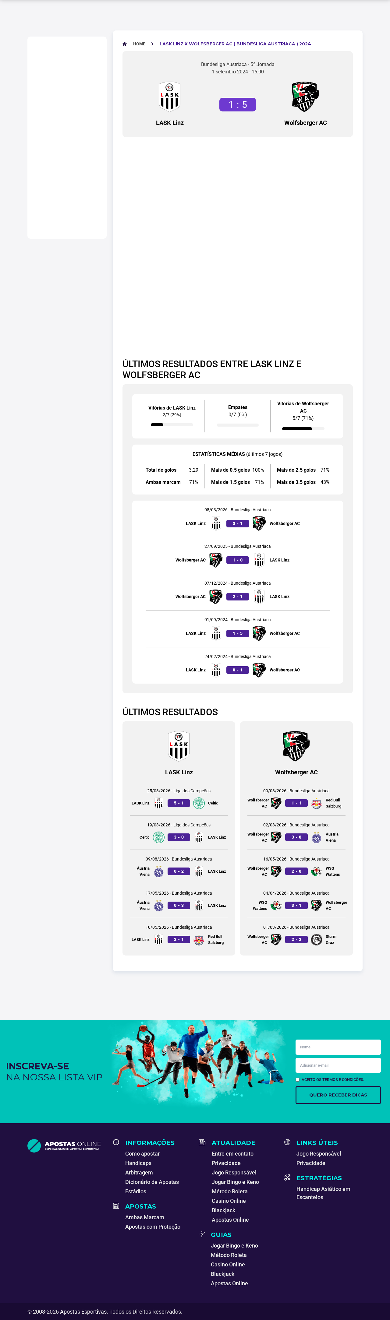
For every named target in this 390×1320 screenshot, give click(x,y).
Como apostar (142, 1153)
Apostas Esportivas (83, 1311)
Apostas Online (230, 1219)
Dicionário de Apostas (152, 1182)
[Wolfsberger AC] (305, 97)
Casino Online (229, 1201)
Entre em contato (233, 1153)
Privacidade (226, 1163)
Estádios (135, 1191)
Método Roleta (230, 1191)
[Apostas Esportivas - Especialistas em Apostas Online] (66, 1146)
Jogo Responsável (234, 1172)
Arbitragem (139, 1172)
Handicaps (138, 1163)
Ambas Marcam (144, 1217)
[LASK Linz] (169, 97)
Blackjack (223, 1210)
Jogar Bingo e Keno (235, 1182)
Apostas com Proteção (152, 1226)
